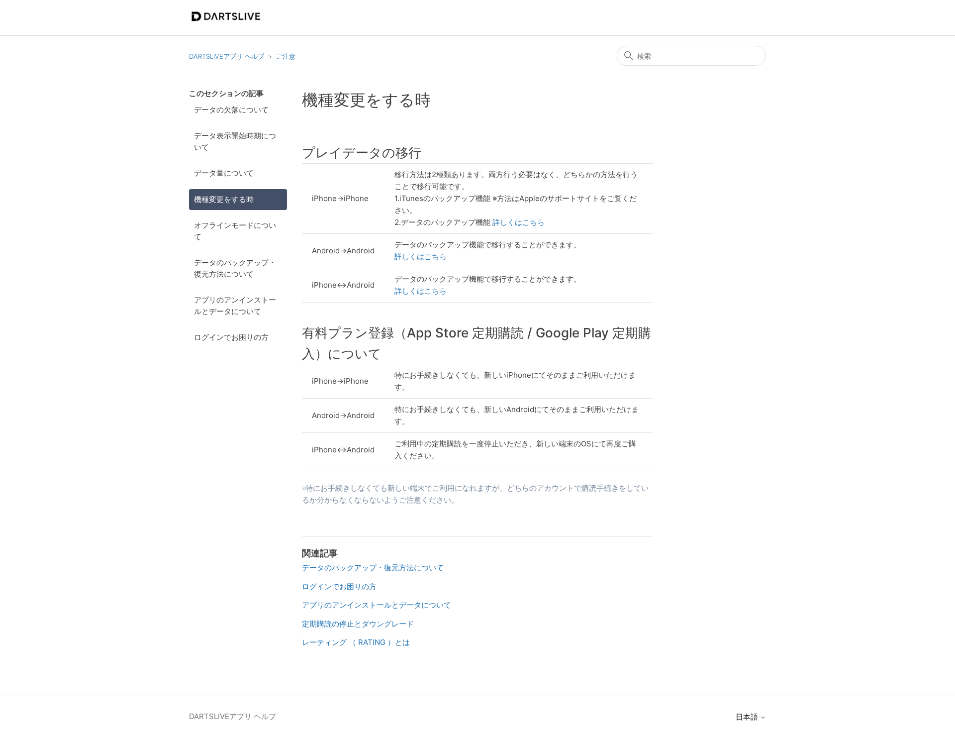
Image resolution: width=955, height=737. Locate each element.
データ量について (224, 173)
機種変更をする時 (224, 199)
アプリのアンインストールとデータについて (235, 305)
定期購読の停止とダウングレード (358, 624)
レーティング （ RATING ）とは (356, 642)
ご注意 (285, 56)
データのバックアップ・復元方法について (235, 268)
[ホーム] (226, 22)
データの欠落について (231, 109)
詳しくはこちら (518, 222)
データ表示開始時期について (235, 141)
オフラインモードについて (235, 230)
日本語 (748, 717)
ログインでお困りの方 (231, 337)
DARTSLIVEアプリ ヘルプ (226, 56)
